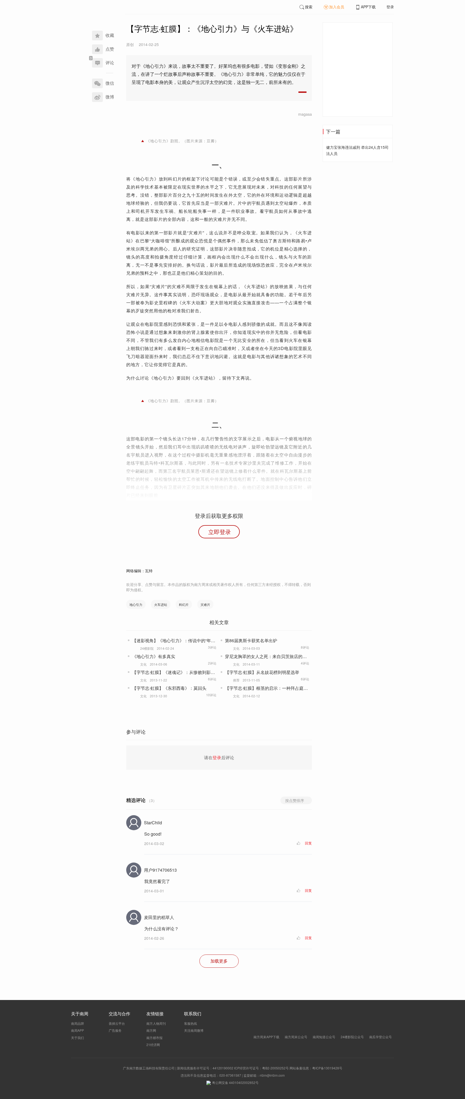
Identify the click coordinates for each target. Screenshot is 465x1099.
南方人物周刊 (156, 1023)
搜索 (308, 6)
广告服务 (115, 1030)
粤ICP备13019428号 (327, 1068)
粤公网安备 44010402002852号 (235, 1082)
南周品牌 (77, 1023)
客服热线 (190, 1023)
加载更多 (219, 961)
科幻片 (184, 604)
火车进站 (160, 604)
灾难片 (205, 604)
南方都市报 (154, 1037)
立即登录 (219, 532)
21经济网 (153, 1044)
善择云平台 (117, 1023)
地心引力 (135, 604)
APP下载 (368, 6)
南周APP (77, 1030)
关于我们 (77, 1037)
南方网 (151, 1030)
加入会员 (336, 6)
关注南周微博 (193, 1030)
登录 (390, 6)
